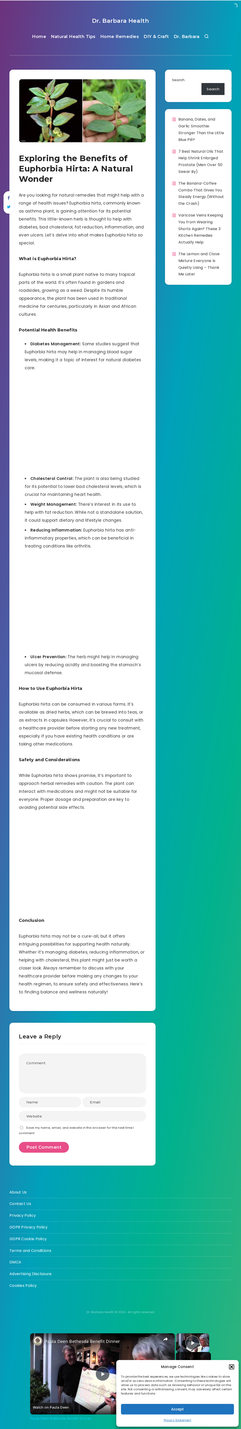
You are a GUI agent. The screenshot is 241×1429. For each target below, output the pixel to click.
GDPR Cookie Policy (28, 1239)
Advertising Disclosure (30, 1274)
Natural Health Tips (73, 36)
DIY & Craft (156, 36)
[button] (231, 1366)
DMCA (15, 1262)
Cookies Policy (23, 1285)
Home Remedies (119, 36)
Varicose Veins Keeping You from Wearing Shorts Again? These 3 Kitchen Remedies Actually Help (200, 229)
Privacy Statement (177, 1420)
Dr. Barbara (187, 36)
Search (178, 79)
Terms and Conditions (30, 1250)
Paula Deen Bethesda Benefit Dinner (82, 1341)
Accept (177, 1409)
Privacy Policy (22, 1215)
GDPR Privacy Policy (28, 1227)
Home (39, 36)
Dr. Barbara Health (120, 20)
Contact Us (20, 1203)
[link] (37, 1340)
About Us (18, 1192)
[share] (165, 1339)
